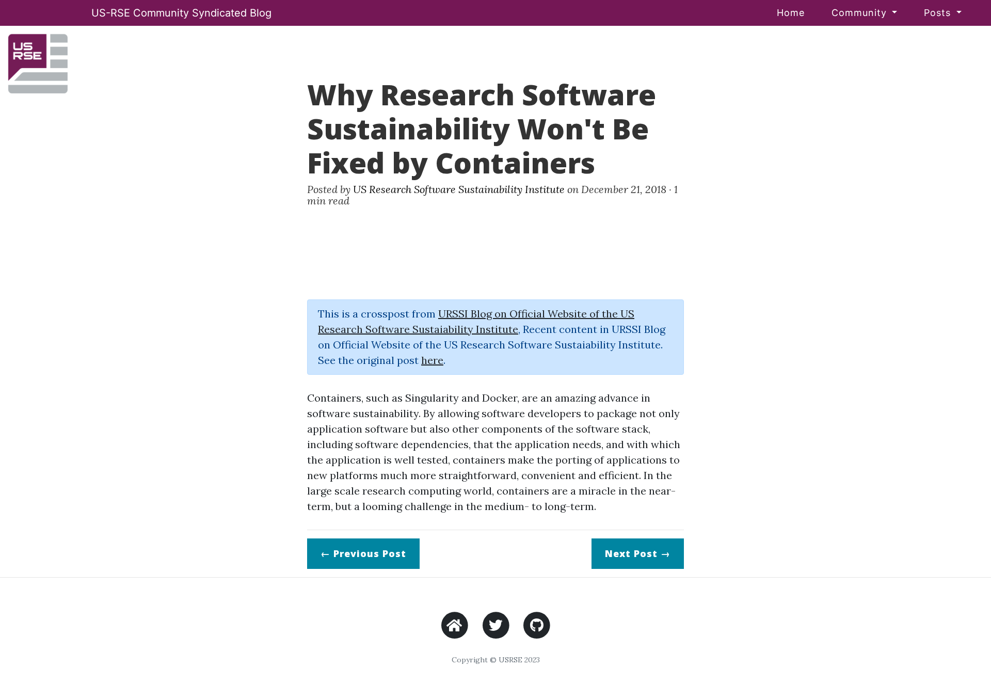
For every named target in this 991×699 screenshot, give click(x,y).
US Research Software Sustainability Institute (459, 189)
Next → (637, 553)
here (432, 360)
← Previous (363, 553)
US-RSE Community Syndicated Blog (181, 13)
